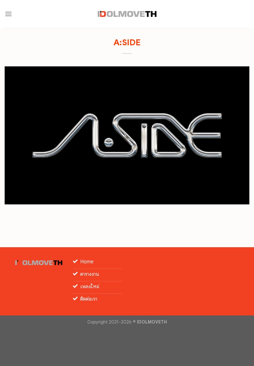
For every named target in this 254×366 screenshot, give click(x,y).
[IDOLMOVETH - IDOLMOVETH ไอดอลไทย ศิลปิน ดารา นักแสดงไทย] (127, 14)
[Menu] (8, 13)
